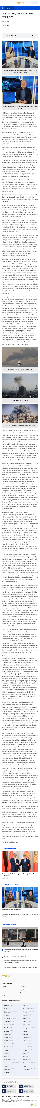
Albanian (8, 1005)
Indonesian (12, 1063)
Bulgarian (10, 1018)
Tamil (26, 1053)
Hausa (8, 1050)
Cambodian (8, 1021)
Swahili (27, 1050)
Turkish (27, 1059)
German (9, 1043)
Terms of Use (14, 1105)
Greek (8, 1047)
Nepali (26, 1018)
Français (4, 990)
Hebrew (8, 1053)
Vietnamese (29, 1069)
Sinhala (27, 1043)
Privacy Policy (5, 1105)
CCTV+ (4, 996)
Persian (27, 1021)
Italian (8, 1066)
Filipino (8, 1037)
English (4, 986)
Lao (25, 1005)
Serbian (27, 1040)
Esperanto (10, 1034)
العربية (22, 990)
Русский (4, 993)
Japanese (9, 1069)
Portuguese (29, 1028)
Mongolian (28, 1012)
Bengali (8, 1015)
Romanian (28, 1034)
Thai (25, 1056)
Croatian (9, 1024)
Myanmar (29, 1015)
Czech (8, 1028)
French (8, 1040)
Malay (28, 1009)
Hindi (7, 1056)
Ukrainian (29, 1063)
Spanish (27, 1047)
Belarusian (10, 1012)
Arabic (8, 1009)
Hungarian (9, 1059)
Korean (8, 1072)
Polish (26, 1024)
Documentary (24, 993)
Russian (27, 1037)
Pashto (26, 1031)
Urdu (25, 1066)
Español (22, 986)
